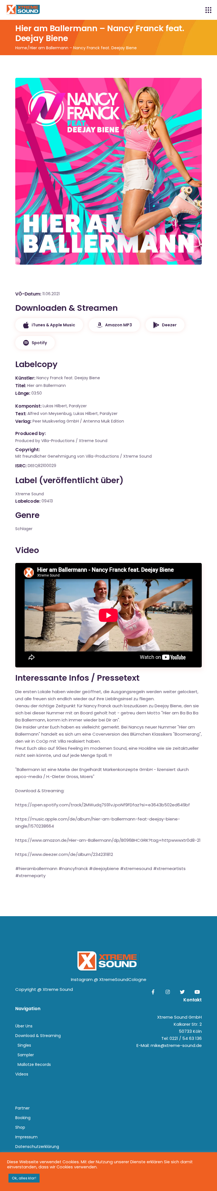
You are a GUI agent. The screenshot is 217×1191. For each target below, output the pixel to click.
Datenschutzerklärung (37, 1146)
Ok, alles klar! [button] (24, 1178)
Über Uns (23, 1026)
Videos (21, 1074)
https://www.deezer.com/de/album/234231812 (64, 854)
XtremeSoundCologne (122, 979)
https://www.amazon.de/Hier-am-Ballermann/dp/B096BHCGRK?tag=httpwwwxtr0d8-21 (108, 840)
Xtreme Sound (58, 989)
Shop (20, 1127)
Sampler (26, 1055)
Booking (23, 1118)
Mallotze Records (34, 1064)
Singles (24, 1045)
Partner (22, 1108)
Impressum (26, 1137)
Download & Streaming (38, 1035)
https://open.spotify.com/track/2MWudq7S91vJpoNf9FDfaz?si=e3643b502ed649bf (102, 805)
